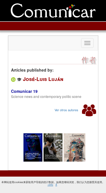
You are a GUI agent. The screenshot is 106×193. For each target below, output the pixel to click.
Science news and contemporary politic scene (46, 96)
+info (50, 184)
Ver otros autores (67, 110)
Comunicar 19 (24, 91)
